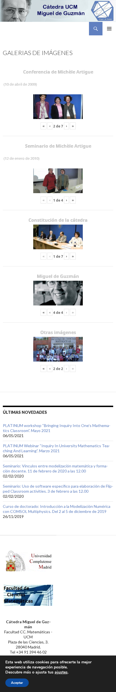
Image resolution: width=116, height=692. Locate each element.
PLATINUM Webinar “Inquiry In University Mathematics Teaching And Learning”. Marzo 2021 (56, 448)
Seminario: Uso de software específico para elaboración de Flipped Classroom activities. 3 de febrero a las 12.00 (58, 489)
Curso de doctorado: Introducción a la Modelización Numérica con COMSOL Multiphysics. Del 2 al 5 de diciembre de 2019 (56, 509)
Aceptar (17, 682)
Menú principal (109, 28)
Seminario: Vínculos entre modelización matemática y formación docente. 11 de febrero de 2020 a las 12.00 (55, 468)
